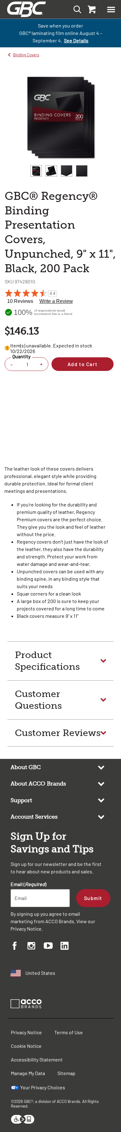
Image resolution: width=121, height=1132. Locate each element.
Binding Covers (26, 54)
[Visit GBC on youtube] (52, 946)
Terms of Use (68, 1032)
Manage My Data (28, 1073)
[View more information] (7, 348)
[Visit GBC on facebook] (19, 947)
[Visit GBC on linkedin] (68, 947)
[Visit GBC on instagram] (35, 947)
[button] (111, 9)
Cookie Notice (26, 1046)
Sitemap (66, 1073)
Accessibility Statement (37, 1059)
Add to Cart (82, 364)
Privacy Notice (26, 929)
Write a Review (56, 301)
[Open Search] (75, 9)
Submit (93, 898)
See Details (76, 40)
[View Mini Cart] (91, 9)
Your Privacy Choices (42, 1087)
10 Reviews (20, 301)
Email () (28, 884)
